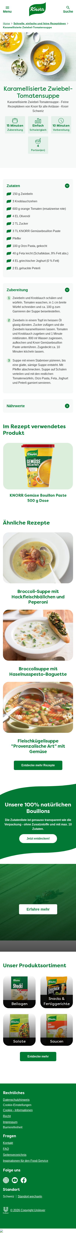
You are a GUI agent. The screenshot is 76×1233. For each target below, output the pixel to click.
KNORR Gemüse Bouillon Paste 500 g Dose (38, 498)
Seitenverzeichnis (14, 1154)
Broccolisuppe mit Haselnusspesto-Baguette (38, 672)
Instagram (6, 1180)
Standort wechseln (30, 1196)
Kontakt (8, 1142)
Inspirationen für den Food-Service (25, 1160)
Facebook (24, 1180)
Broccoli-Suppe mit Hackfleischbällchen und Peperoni (38, 597)
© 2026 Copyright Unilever (27, 1210)
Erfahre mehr (38, 909)
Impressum (10, 1122)
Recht (7, 1116)
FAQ (6, 1148)
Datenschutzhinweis (16, 1099)
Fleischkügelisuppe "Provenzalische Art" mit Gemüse (38, 746)
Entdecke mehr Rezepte (38, 765)
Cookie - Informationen (18, 1110)
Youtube (15, 1180)
